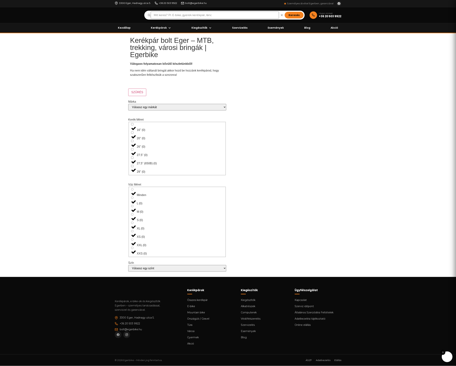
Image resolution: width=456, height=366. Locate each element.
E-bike (191, 306)
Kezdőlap (124, 28)
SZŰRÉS (137, 92)
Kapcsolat (301, 300)
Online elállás (303, 325)
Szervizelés (240, 28)
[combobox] (215, 15)
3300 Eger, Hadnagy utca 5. (135, 3)
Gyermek (193, 337)
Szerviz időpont (304, 306)
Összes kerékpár (197, 300)
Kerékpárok (159, 28)
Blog (307, 28)
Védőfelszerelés (250, 318)
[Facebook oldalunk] (339, 3)
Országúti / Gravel (198, 318)
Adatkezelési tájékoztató (310, 318)
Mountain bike (196, 312)
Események (276, 28)
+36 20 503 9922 (168, 3)
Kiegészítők (199, 28)
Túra (189, 325)
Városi (191, 331)
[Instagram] (126, 334)
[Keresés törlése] (282, 15)
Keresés (294, 15)
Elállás (337, 360)
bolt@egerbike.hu (196, 3)
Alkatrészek (248, 306)
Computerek (249, 312)
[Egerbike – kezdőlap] (127, 15)
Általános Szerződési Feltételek (314, 312)
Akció (334, 28)
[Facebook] (118, 334)
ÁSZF (309, 360)
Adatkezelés (323, 360)
